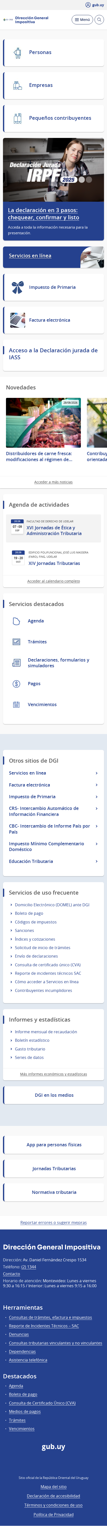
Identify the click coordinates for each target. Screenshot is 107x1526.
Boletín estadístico (32, 1040)
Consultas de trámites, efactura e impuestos (50, 1317)
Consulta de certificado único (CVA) (48, 965)
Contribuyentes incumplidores (43, 990)
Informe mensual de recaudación (46, 1032)
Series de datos (29, 1057)
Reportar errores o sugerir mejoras (53, 1222)
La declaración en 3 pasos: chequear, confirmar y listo (43, 214)
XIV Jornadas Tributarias (54, 563)
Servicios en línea (30, 255)
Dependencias (22, 1351)
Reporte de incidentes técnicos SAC (48, 973)
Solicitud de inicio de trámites (42, 947)
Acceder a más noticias (53, 482)
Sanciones (24, 930)
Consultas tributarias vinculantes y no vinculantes (55, 1343)
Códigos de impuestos (36, 922)
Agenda (16, 1386)
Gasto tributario (30, 1049)
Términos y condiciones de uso (53, 1505)
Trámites (17, 1420)
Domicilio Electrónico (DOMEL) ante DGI (52, 905)
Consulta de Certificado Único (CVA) (42, 1403)
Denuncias (19, 1334)
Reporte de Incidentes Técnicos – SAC (44, 1326)
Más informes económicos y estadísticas (53, 1074)
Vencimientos (22, 1428)
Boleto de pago (29, 913)
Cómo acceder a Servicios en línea (47, 981)
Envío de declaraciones (36, 956)
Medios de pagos (25, 1411)
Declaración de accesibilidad (53, 1496)
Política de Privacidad (54, 1514)
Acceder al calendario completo (53, 581)
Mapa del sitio (54, 1486)
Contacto (11, 1274)
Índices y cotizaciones (35, 939)
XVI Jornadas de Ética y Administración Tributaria (54, 530)
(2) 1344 (28, 1267)
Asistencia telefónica (28, 1360)
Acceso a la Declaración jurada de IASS (53, 354)
